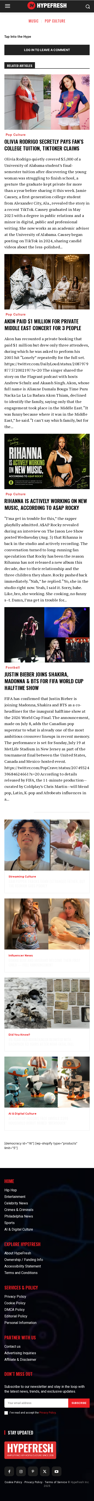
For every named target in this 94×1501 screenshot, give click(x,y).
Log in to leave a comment (47, 50)
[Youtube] (56, 1471)
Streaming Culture (22, 876)
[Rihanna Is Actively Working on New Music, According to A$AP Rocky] (47, 461)
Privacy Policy (47, 1412)
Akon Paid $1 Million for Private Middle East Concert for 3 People (42, 324)
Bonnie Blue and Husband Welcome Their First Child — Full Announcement (45, 963)
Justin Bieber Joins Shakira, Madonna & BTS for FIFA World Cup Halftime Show (44, 681)
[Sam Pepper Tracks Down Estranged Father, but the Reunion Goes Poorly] (47, 845)
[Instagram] (21, 1471)
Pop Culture (55, 21)
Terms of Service (56, 1482)
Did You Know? (19, 1034)
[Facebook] (9, 1471)
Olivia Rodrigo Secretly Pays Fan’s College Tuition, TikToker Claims (44, 144)
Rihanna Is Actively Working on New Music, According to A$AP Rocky (45, 504)
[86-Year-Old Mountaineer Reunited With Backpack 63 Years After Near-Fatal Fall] (47, 1003)
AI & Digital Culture (23, 1113)
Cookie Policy (13, 1482)
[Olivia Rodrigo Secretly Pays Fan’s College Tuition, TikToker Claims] (47, 102)
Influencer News (21, 955)
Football (13, 667)
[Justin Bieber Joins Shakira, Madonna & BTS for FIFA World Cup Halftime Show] (47, 635)
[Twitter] (45, 1471)
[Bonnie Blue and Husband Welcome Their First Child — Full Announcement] (47, 923)
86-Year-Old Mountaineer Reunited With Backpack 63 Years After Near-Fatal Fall (41, 1042)
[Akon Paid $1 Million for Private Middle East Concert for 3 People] (47, 281)
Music (33, 21)
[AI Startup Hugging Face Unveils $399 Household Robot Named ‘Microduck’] (47, 1082)
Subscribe (78, 1403)
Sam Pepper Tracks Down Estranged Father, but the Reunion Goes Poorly (47, 884)
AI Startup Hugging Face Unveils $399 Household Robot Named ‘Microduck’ (38, 1121)
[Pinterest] (33, 1471)
